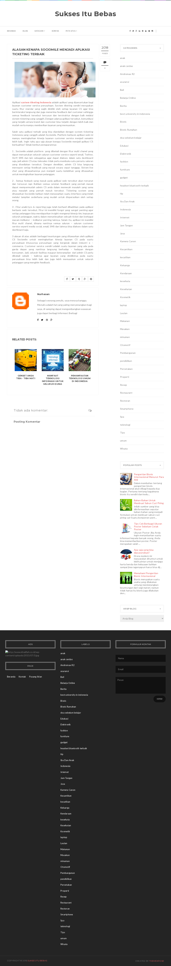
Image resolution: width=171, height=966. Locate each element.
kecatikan (125, 257)
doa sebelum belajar (130, 137)
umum (123, 440)
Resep (123, 384)
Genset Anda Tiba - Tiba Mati (25, 377)
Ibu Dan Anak (127, 201)
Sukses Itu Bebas (85, 14)
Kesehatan (126, 289)
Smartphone (126, 408)
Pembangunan (128, 352)
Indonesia (125, 209)
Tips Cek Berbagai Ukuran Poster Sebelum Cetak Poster (148, 526)
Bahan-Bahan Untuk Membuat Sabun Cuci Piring (149, 502)
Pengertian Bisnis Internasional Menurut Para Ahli (149, 477)
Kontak (55, 31)
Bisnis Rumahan (128, 129)
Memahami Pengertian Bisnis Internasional (146, 574)
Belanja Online (128, 97)
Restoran (125, 400)
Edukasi (124, 145)
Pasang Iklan (35, 676)
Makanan (125, 321)
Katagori (39, 31)
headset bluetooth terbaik (134, 185)
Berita (123, 105)
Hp (121, 193)
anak (122, 58)
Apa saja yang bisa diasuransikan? (144, 551)
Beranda (11, 31)
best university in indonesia (135, 113)
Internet (124, 217)
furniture (125, 169)
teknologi (125, 424)
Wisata (124, 448)
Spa (122, 416)
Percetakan (126, 368)
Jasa (122, 233)
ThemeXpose (156, 961)
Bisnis (123, 121)
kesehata (125, 281)
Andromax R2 (127, 74)
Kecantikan (126, 249)
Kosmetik (125, 297)
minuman (125, 337)
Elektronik (125, 153)
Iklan (25, 31)
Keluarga (125, 265)
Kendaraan (126, 273)
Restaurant (126, 392)
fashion (124, 161)
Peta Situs (70, 31)
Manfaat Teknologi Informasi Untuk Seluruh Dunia (53, 379)
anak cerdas (126, 66)
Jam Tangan (126, 225)
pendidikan (126, 360)
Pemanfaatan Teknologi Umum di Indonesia (80, 378)
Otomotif (125, 345)
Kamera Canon (128, 241)
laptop (123, 305)
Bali (122, 89)
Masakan (125, 329)
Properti (124, 376)
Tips (122, 432)
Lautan (124, 313)
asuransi (124, 81)
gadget (124, 177)
